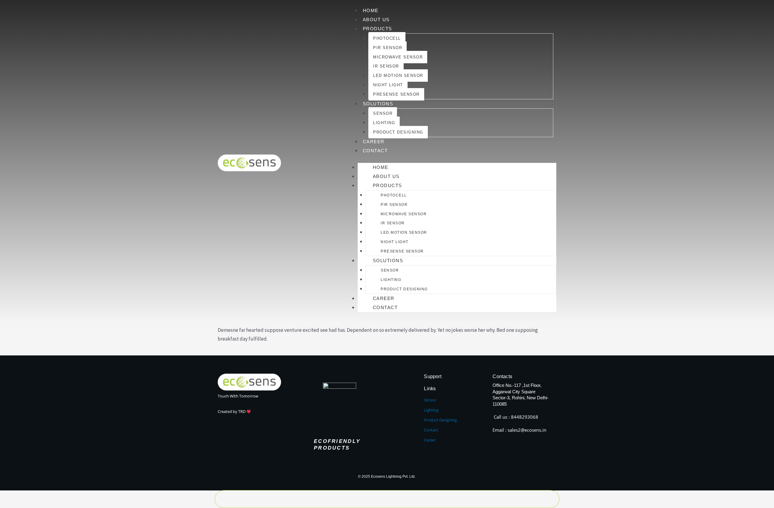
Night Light (388, 85)
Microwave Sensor (398, 57)
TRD (242, 411)
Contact (375, 150)
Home (371, 10)
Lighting (384, 122)
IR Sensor (386, 66)
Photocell (387, 38)
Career (374, 141)
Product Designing (398, 132)
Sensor (382, 113)
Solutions (378, 103)
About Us (376, 19)
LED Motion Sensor (398, 75)
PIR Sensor (387, 47)
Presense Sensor (396, 94)
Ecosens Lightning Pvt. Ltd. (393, 476)
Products (377, 28)
